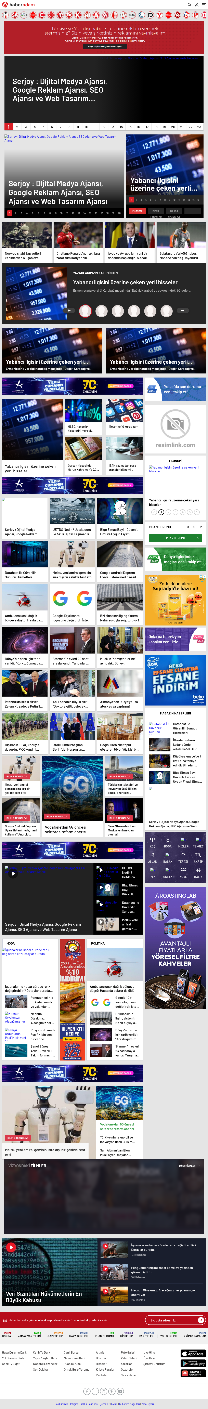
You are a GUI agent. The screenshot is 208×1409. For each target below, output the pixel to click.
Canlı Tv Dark (41, 1352)
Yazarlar (126, 1364)
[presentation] (154, 512)
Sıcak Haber (129, 1375)
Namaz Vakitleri (29, 1335)
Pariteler (146, 1335)
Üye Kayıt (149, 1358)
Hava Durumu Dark (14, 1352)
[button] (8, 126)
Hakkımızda (61, 1404)
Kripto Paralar (195, 1335)
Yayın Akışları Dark (45, 1358)
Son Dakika (40, 1369)
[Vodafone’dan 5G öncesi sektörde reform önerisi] (119, 1103)
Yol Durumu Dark (13, 1358)
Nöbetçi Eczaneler (45, 1364)
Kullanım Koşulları (129, 1404)
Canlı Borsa (71, 1352)
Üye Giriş (149, 1352)
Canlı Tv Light (11, 1364)
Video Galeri (128, 1358)
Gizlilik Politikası (89, 1404)
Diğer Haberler (156, 212)
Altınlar (101, 1352)
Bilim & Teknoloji (174, 212)
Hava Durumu (78, 1335)
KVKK (114, 1404)
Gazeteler (55, 1335)
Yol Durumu (168, 1335)
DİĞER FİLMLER (187, 1165)
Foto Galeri (128, 1352)
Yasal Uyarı (147, 1404)
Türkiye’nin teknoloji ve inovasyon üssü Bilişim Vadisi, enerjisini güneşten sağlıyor (119, 1139)
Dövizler (101, 1358)
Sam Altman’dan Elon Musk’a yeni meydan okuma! (115, 1152)
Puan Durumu (104, 1335)
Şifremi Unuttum (154, 1364)
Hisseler (126, 1335)
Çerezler (104, 1404)
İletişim (74, 1404)
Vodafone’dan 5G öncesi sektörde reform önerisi (117, 1126)
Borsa (6, 1335)
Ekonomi (137, 211)
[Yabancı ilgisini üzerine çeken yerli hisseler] (32, 429)
